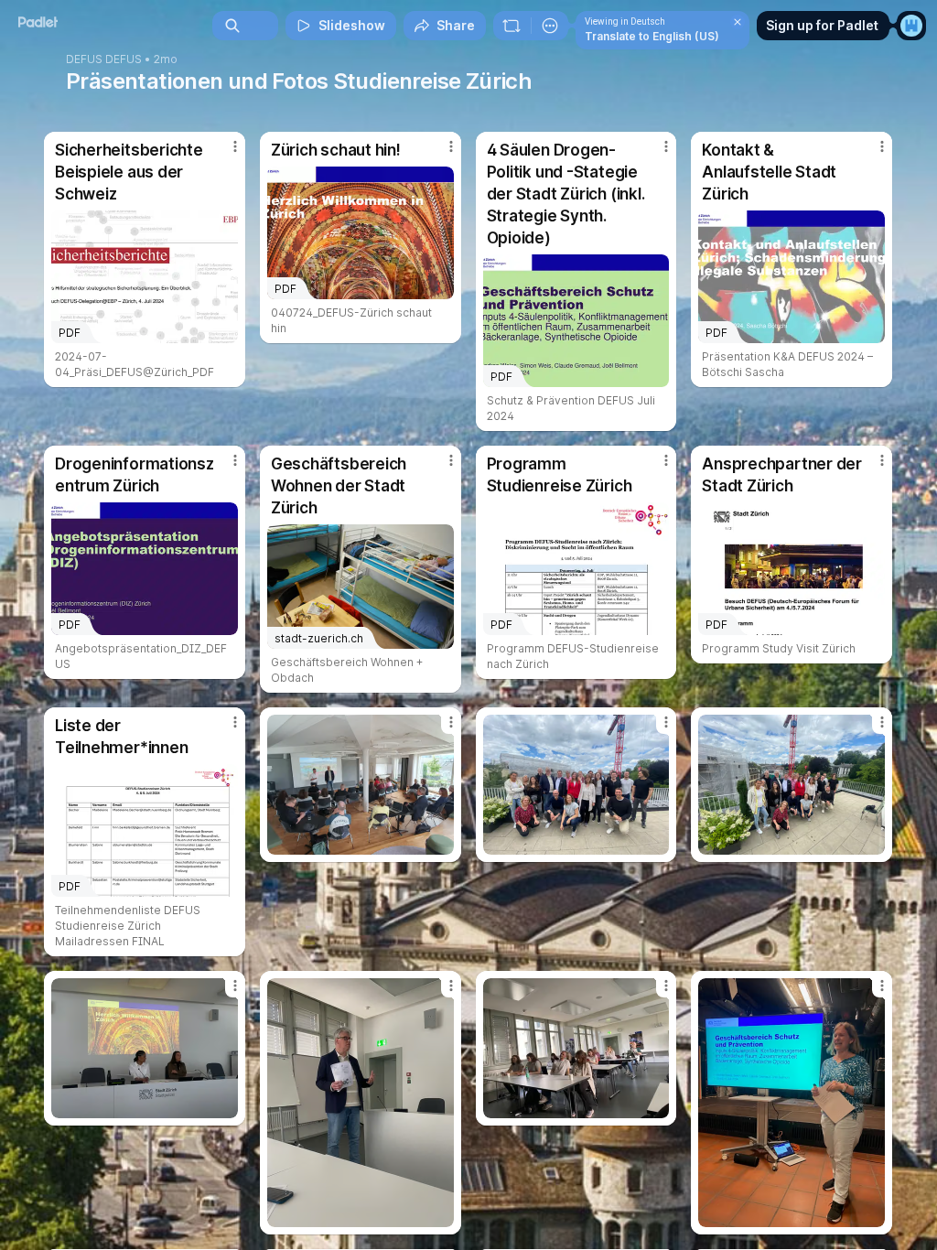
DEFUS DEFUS (104, 59)
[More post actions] (223, 154)
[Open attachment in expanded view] (360, 785)
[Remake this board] (511, 25)
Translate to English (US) (652, 36)
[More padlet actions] (550, 25)
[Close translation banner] (737, 22)
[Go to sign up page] (911, 25)
